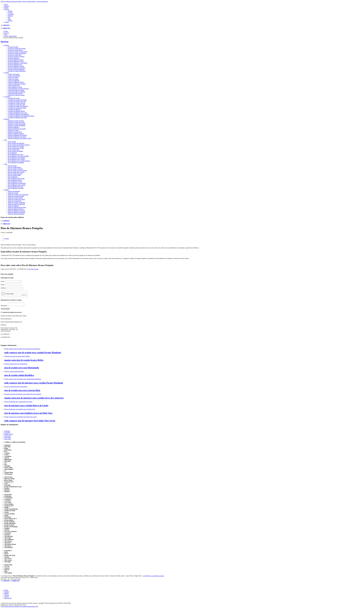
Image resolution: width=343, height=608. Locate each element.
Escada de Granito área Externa (17, 48)
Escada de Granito (13, 47)
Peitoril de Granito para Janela (16, 122)
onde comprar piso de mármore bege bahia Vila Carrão (29, 420)
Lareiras (10, 12)
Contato (6, 22)
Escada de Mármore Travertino (16, 67)
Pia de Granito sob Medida (15, 151)
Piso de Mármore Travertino (16, 188)
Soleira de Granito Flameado (16, 196)
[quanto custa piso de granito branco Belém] (17, 356)
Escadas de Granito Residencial (17, 71)
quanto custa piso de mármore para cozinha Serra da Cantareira (34, 398)
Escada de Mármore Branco (16, 59)
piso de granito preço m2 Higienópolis (21, 367)
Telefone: (4, 288)
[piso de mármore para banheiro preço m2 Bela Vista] (19, 409)
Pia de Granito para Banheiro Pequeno (19, 145)
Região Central (8, 434)
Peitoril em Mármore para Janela (17, 137)
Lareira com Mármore (14, 76)
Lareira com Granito (13, 74)
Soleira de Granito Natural (15, 198)
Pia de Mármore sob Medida (16, 162)
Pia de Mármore (12, 153)
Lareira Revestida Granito (15, 93)
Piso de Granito (12, 165)
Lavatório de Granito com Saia (16, 103)
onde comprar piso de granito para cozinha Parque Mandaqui (32, 352)
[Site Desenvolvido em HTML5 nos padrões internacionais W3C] (19, 606)
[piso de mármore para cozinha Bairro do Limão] (18, 401)
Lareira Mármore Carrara (15, 87)
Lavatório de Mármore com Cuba (17, 112)
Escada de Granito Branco (15, 50)
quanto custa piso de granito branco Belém (23, 360)
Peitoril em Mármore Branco (16, 133)
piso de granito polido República (19, 375)
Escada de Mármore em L (15, 64)
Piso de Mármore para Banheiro (17, 183)
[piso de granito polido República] (14, 371)
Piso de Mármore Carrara (15, 181)
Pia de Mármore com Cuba (15, 154)
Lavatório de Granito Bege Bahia (17, 100)
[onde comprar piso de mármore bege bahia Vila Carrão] (20, 417)
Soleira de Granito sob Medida (16, 202)
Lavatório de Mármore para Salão (17, 117)
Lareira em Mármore (13, 80)
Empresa (6, 6)
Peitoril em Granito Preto (15, 132)
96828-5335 (6, 28)
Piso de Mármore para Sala (15, 186)
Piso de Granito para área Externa (17, 170)
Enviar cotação (5, 308)
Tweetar (6, 238)
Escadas (10, 11)
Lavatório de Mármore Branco (16, 111)
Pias (9, 17)
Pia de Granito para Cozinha (16, 148)
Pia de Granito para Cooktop (16, 146)
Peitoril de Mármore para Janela (17, 129)
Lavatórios (11, 14)
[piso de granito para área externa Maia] (15, 386)
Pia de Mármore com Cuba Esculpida (18, 156)
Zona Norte (7, 437)
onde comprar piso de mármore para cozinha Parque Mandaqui (33, 383)
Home (6, 4)
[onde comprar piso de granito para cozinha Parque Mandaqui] (22, 349)
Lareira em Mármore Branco (16, 82)
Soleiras (10, 20)
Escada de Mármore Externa (16, 66)
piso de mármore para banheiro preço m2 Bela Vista (28, 413)
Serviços (6, 9)
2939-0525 (6, 25)
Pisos (9, 19)
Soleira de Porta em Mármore (16, 214)
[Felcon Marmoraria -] (24, 1)
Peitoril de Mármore (13, 127)
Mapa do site (8, 598)
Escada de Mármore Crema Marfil (17, 63)
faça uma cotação (33, 269)
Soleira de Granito (13, 193)
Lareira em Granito (13, 79)
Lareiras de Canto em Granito (16, 95)
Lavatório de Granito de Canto (16, 104)
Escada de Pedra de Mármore (16, 69)
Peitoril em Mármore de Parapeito (17, 135)
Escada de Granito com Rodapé (17, 53)
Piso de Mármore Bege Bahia (16, 178)
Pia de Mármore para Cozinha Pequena (19, 161)
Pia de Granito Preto (13, 149)
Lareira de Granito (13, 77)
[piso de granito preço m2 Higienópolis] (15, 364)
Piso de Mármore (13, 177)
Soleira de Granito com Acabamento (18, 194)
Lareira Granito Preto (14, 85)
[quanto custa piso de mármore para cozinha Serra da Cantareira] (22, 394)
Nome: (3, 281)
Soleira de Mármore (13, 206)
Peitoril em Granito (13, 130)
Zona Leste (7, 436)
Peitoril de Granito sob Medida (16, 125)
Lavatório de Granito (14, 98)
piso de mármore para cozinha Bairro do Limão (26, 405)
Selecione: (7, 431)
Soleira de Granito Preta (14, 201)
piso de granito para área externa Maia (22, 390)
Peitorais (10, 15)
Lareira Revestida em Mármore (16, 92)
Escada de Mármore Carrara (16, 61)
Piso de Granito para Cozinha (16, 172)
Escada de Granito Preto (15, 55)
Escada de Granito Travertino (16, 56)
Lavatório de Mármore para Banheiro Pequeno (21, 116)
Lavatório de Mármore (14, 109)
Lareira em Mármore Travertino (17, 84)
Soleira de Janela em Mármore (16, 204)
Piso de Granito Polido (14, 175)
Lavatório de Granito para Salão (17, 108)
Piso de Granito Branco (14, 167)
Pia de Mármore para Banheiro (16, 157)
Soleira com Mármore (14, 191)
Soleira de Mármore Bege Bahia (17, 207)
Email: (3, 284)
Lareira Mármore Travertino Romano (18, 88)
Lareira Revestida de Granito (16, 90)
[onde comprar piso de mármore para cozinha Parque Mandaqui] (22, 379)
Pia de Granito (12, 141)
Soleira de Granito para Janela (16, 199)
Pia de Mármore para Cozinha (16, 159)
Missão (6, 7)
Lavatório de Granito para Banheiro (18, 106)
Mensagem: (4, 305)
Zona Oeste (7, 439)
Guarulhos (7, 432)
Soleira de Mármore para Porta (16, 210)
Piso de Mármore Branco (15, 180)
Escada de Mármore (13, 58)
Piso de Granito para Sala (15, 173)
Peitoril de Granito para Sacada (16, 124)
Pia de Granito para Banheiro (16, 143)
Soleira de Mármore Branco (15, 209)
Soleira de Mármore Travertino (16, 212)
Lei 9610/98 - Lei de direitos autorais (153, 576)
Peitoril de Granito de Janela (16, 120)
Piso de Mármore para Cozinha (16, 185)
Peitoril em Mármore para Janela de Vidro (19, 138)
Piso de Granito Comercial (15, 169)
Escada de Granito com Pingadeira (17, 51)
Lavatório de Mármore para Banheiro (18, 114)
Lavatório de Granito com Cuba (17, 101)
